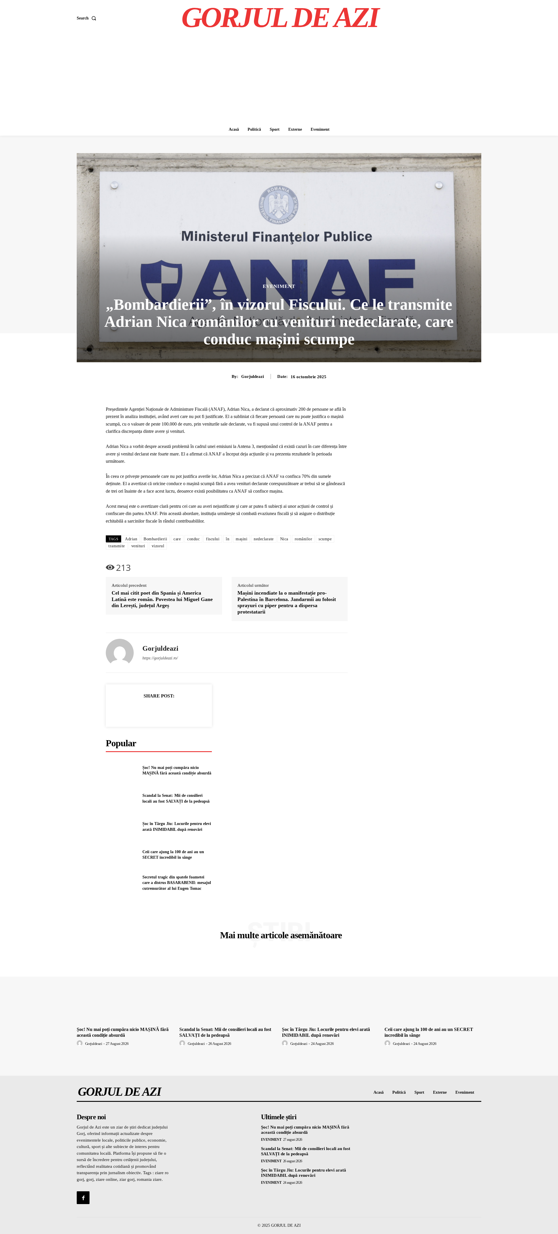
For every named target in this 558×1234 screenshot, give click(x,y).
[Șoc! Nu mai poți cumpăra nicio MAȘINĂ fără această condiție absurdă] (122, 770)
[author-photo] (80, 1043)
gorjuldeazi (252, 376)
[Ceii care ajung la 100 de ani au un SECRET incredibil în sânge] (122, 855)
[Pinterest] (165, 710)
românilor (303, 539)
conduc (193, 539)
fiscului (212, 539)
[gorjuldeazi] (120, 653)
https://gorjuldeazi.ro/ (160, 658)
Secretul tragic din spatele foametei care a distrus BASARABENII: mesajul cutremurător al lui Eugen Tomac (176, 883)
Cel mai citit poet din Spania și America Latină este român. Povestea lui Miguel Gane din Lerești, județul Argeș (162, 599)
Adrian (131, 539)
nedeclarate (264, 539)
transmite (116, 546)
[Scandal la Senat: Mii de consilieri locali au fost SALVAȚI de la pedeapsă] (122, 799)
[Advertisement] (279, 80)
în (227, 539)
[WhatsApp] (179, 710)
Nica (284, 539)
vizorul (158, 546)
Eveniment (279, 286)
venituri (138, 546)
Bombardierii (155, 539)
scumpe (325, 539)
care (177, 539)
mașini (241, 539)
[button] (88, 18)
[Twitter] (152, 710)
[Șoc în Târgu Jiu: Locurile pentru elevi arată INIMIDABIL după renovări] (122, 826)
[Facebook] (139, 710)
